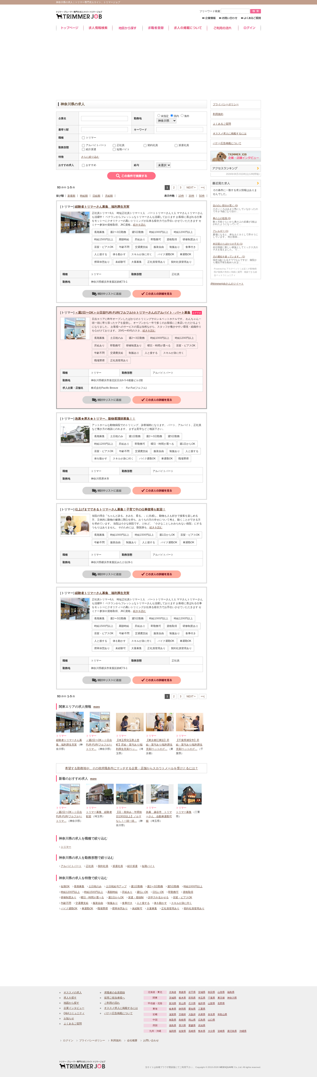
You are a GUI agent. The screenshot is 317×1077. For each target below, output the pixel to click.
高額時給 (112, 892)
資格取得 (188, 892)
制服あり (112, 903)
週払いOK (142, 892)
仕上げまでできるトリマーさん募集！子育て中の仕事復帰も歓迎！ (120, 509)
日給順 (96, 195)
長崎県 (192, 1031)
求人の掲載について (188, 28)
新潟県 (172, 1003)
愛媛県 (192, 1025)
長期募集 (79, 886)
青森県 (182, 992)
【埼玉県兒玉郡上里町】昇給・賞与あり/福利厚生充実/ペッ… (129, 744)
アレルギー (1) (220, 231)
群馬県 (192, 997)
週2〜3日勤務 (155, 886)
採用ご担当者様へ (114, 997)
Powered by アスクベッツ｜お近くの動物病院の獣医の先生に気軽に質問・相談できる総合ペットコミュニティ (235, 272)
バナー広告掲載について (227, 143)
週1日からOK (116, 897)
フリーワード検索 (210, 11)
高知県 (201, 1025)
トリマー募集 (183, 812)
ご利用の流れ (222, 28)
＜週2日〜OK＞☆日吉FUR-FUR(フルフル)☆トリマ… (99, 744)
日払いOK (158, 892)
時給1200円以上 (70, 892)
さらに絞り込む (90, 156)
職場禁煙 (102, 908)
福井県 (201, 1003)
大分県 (211, 1031)
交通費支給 (81, 903)
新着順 (71, 195)
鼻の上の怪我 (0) (222, 218)
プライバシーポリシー (226, 104)
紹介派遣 (132, 866)
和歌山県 (222, 1014)
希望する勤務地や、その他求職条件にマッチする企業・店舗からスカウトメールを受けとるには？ (131, 768)
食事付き (127, 903)
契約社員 (103, 866)
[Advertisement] (158, 65)
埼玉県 (201, 997)
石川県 (192, 1003)
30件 (191, 195)
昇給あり (127, 892)
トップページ (69, 28)
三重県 (201, 1008)
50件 (202, 195)
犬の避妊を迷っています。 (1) (229, 256)
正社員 (90, 866)
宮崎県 (221, 1031)
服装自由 (98, 903)
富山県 (182, 1003)
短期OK (65, 886)
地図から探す (127, 28)
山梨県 (211, 1003)
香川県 (182, 1025)
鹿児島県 (232, 1031)
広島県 (201, 1019)
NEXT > (191, 187)
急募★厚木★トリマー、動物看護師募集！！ (105, 418)
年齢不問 (66, 903)
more (96, 706)
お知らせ (69, 1018)
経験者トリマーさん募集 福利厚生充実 (102, 206)
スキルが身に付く (181, 903)
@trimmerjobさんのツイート (227, 283)
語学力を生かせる (158, 897)
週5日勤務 (173, 886)
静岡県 (182, 1008)
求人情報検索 (97, 28)
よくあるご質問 (251, 18)
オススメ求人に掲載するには (229, 133)
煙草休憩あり (120, 908)
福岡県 (172, 1031)
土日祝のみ (95, 886)
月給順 (109, 195)
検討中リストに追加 (106, 294)
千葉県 (211, 997)
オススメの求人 (73, 992)
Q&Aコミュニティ (74, 1013)
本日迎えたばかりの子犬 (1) (228, 243)
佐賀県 (182, 1031)
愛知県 (192, 1008)
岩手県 (192, 992)
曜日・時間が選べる (92, 897)
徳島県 (172, 1025)
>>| (202, 187)
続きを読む (139, 224)
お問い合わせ (228, 18)
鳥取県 (172, 1019)
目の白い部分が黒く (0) (225, 205)
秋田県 (211, 992)
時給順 (84, 195)
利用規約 (218, 114)
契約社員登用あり (194, 908)
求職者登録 (156, 28)
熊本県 (201, 1031)
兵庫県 (201, 1014)
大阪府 (192, 1014)
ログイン (249, 28)
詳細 (156, 294)
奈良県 (211, 1014)
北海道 (172, 992)
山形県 (221, 992)
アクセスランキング (236, 168)
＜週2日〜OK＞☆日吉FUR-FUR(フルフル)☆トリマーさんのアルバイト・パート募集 (132, 312)
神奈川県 (232, 997)
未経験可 (137, 908)
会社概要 (132, 1040)
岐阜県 (172, 1008)
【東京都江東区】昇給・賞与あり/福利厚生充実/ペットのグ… (159, 744)
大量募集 (152, 908)
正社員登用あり (170, 908)
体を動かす (160, 903)
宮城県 (201, 992)
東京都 (221, 997)
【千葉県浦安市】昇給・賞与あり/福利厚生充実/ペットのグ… (189, 744)
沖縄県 (242, 1031)
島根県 (182, 1019)
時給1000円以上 (193, 886)
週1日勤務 (137, 886)
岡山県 (192, 1019)
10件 (181, 195)
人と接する (143, 903)
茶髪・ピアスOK (182, 897)
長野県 (221, 1003)
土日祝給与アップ (116, 886)
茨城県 (172, 997)
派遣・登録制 (136, 897)
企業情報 (209, 18)
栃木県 (182, 997)
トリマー (66, 846)
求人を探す (70, 997)
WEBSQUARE (226, 1067)
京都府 (182, 1014)
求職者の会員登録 (114, 992)
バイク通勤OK (69, 908)
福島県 (230, 992)
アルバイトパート (71, 866)
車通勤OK (87, 908)
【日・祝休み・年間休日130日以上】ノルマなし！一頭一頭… (129, 816)
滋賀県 (172, 1014)
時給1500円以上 (93, 892)
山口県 (211, 1019)
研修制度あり (68, 897)
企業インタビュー (74, 1008)
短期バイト (148, 866)
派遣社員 (118, 866)
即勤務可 (173, 892)
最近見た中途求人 (236, 183)
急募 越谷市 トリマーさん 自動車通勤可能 (159, 816)
